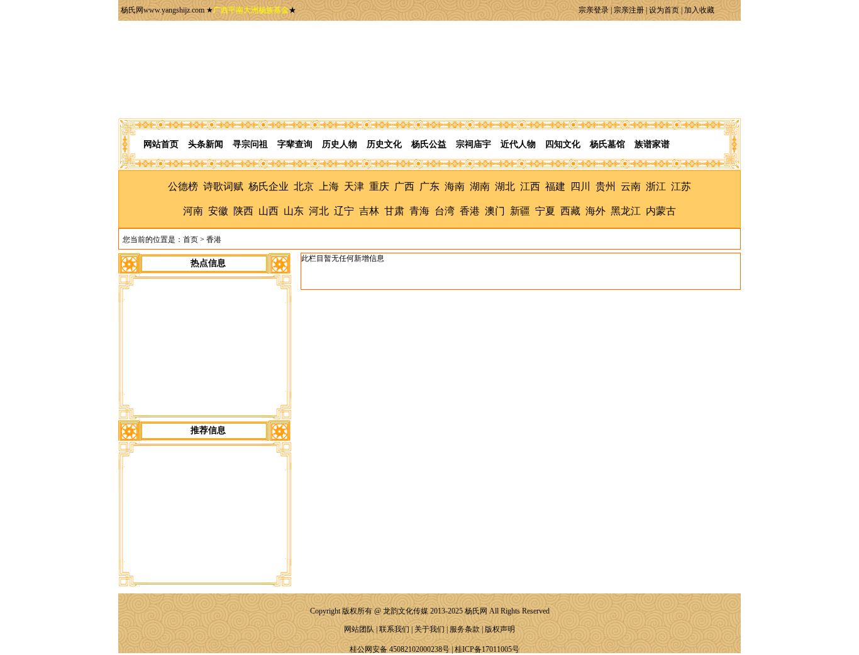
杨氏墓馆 (607, 144)
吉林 (369, 211)
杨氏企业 (268, 186)
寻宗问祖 (250, 144)
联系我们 (394, 629)
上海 (329, 186)
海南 (455, 186)
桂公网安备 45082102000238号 (400, 649)
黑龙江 (626, 211)
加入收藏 (699, 10)
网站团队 (359, 629)
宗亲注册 (629, 10)
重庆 (379, 186)
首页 (190, 239)
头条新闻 (205, 144)
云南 (631, 186)
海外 (595, 211)
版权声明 (500, 629)
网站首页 (161, 144)
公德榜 (183, 186)
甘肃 (394, 211)
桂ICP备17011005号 (487, 649)
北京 (304, 186)
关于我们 (429, 629)
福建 (555, 186)
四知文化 (562, 144)
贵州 (606, 186)
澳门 (495, 211)
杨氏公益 (428, 144)
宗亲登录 (594, 10)
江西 (530, 186)
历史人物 (339, 144)
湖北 (505, 186)
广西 (404, 186)
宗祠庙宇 (473, 144)
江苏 (681, 186)
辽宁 (344, 211)
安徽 (218, 211)
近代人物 (518, 144)
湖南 (480, 186)
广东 (429, 186)
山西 (268, 211)
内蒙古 (661, 211)
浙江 (656, 186)
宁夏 (545, 211)
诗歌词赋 (223, 186)
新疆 (520, 211)
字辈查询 (295, 144)
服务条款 (465, 629)
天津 (354, 186)
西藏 (570, 211)
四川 (580, 186)
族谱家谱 (652, 144)
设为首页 (664, 10)
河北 (319, 211)
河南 (193, 211)
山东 (294, 211)
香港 (470, 211)
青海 (419, 211)
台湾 (445, 211)
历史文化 (384, 144)
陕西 (243, 211)
